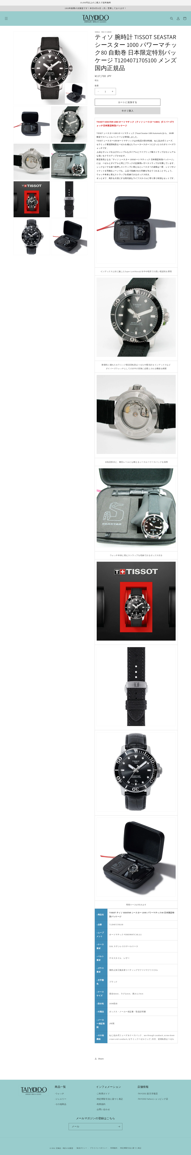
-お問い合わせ (103, 1109)
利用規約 (113, 1148)
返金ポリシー (82, 1148)
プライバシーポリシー (98, 1148)
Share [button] (101, 1058)
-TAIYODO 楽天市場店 (147, 1093)
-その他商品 (60, 1104)
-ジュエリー (60, 1099)
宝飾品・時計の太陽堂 (64, 1148)
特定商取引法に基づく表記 (130, 1148)
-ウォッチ (59, 1093)
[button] (6, 18)
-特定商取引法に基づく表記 (109, 1099)
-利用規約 (100, 1104)
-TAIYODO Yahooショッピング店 (152, 1099)
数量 (97, 85)
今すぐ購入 (128, 110)
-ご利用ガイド (103, 1093)
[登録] (119, 1126)
